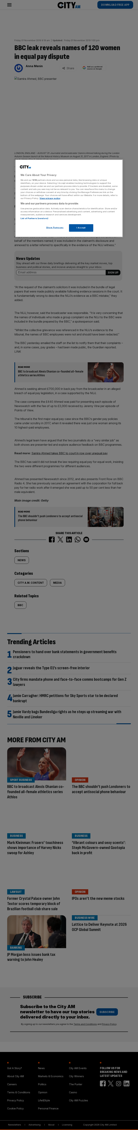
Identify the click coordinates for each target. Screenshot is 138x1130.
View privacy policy (50, 198)
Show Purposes (54, 227)
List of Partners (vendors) (34, 218)
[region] (69, 198)
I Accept (81, 227)
